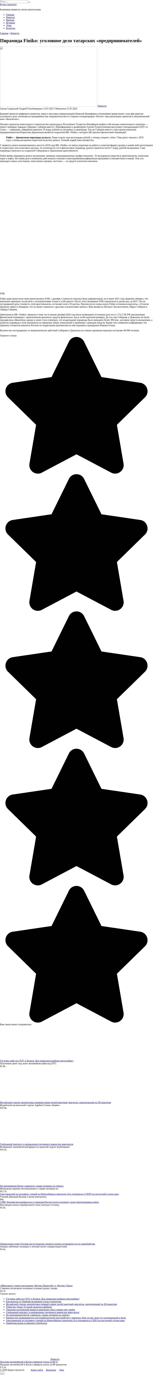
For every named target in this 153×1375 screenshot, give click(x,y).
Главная (10, 14)
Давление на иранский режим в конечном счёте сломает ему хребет (40, 1309)
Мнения (10, 20)
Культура (10, 28)
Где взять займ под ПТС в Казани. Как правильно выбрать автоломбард (36, 1060)
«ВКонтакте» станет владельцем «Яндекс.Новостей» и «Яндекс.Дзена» (36, 1285)
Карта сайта (37, 1370)
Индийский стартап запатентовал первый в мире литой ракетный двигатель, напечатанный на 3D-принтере (55, 1102)
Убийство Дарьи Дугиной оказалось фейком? (29, 1307)
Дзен (61, 1370)
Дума (8, 25)
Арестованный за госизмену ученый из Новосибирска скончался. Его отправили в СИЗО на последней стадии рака (59, 1194)
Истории (10, 22)
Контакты (51, 1370)
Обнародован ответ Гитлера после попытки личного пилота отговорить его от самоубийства (47, 1244)
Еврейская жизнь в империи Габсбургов (26, 1323)
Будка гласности (8, 4)
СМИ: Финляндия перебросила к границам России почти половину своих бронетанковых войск (49, 1202)
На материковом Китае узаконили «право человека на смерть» (32, 1186)
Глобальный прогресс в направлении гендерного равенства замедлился (36, 1144)
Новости (10, 17)
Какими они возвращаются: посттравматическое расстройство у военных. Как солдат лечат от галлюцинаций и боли (66, 1317)
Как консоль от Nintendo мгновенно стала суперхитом (33, 1301)
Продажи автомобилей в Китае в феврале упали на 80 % (29, 1362)
